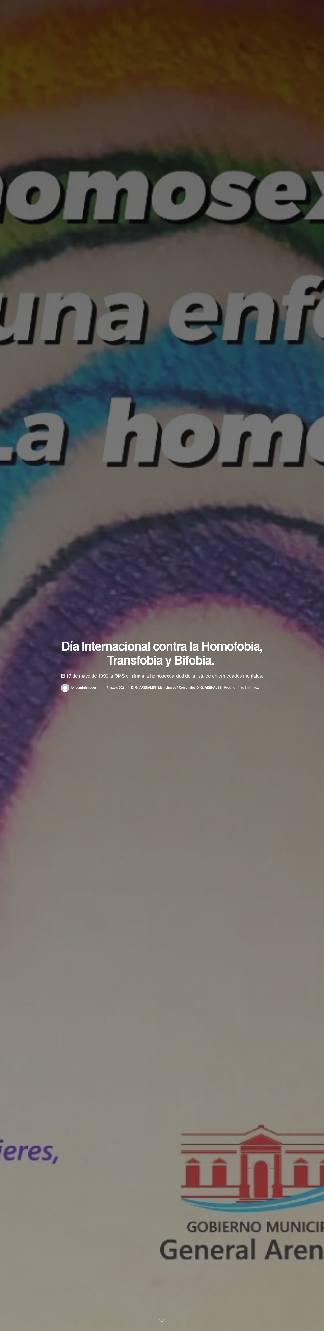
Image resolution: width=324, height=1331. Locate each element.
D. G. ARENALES (143, 687)
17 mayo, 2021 (115, 687)
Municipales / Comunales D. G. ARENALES (190, 687)
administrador (86, 687)
